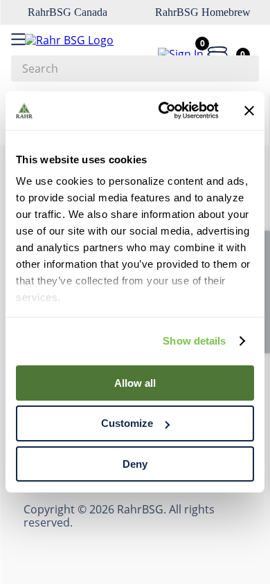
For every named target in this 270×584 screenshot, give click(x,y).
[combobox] (135, 68)
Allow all (135, 382)
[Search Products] (241, 68)
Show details (194, 341)
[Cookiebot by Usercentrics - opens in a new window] (164, 111)
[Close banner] (249, 111)
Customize (127, 423)
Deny (135, 464)
